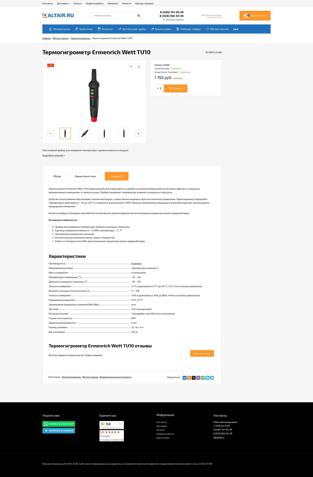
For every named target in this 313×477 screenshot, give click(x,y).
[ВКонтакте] (184, 378)
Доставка (161, 426)
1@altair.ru (219, 437)
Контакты (161, 422)
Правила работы (165, 433)
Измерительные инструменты (115, 377)
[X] (194, 378)
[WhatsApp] (203, 378)
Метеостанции (90, 377)
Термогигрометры (71, 377)
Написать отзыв (202, 353)
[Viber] (198, 378)
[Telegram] (212, 378)
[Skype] (207, 378)
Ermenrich (136, 263)
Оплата (160, 429)
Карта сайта (163, 437)
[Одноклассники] (189, 378)
